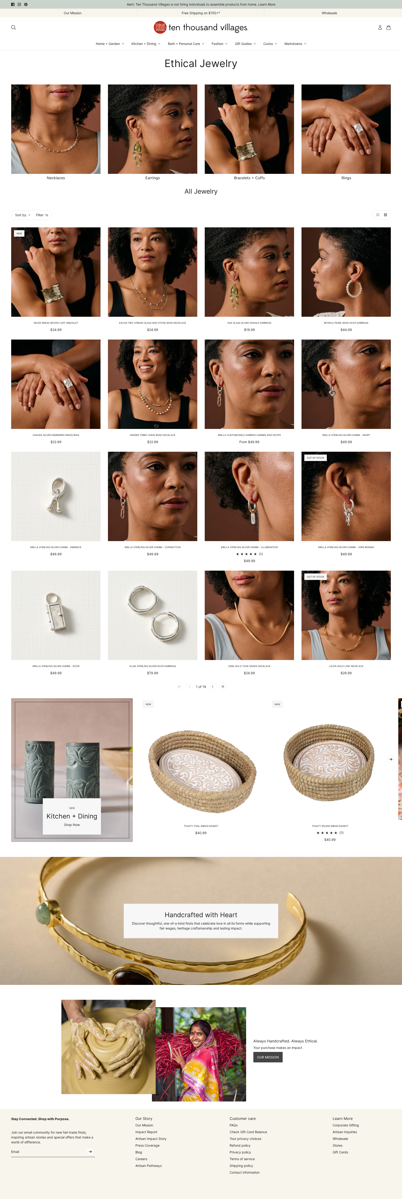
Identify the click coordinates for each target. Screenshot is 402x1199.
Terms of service (242, 1159)
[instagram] (19, 4)
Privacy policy (240, 1152)
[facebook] (12, 4)
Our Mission (144, 1125)
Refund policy (240, 1145)
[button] (377, 214)
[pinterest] (25, 4)
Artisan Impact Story (151, 1139)
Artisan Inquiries (345, 1132)
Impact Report (146, 1132)
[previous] (11, 770)
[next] (391, 759)
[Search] (13, 27)
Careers (141, 1159)
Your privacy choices (245, 1139)
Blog (138, 1152)
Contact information (245, 1172)
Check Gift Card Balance (248, 1132)
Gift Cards (340, 1152)
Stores (337, 1145)
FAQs (234, 1125)
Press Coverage (147, 1145)
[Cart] (388, 27)
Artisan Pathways (148, 1166)
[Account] (380, 27)
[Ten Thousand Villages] (201, 27)
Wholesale (340, 1139)
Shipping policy (241, 1166)
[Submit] (90, 1151)
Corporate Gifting (346, 1125)
